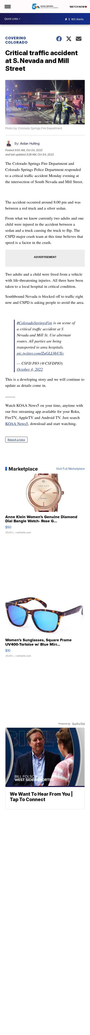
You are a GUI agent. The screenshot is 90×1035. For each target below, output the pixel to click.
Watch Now (77, 6)
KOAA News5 (16, 423)
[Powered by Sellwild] (78, 723)
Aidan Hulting (30, 143)
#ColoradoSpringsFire (34, 322)
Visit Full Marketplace (70, 468)
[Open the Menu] (7, 6)
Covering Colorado (16, 40)
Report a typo (16, 439)
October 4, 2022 (30, 369)
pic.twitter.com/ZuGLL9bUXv (40, 353)
